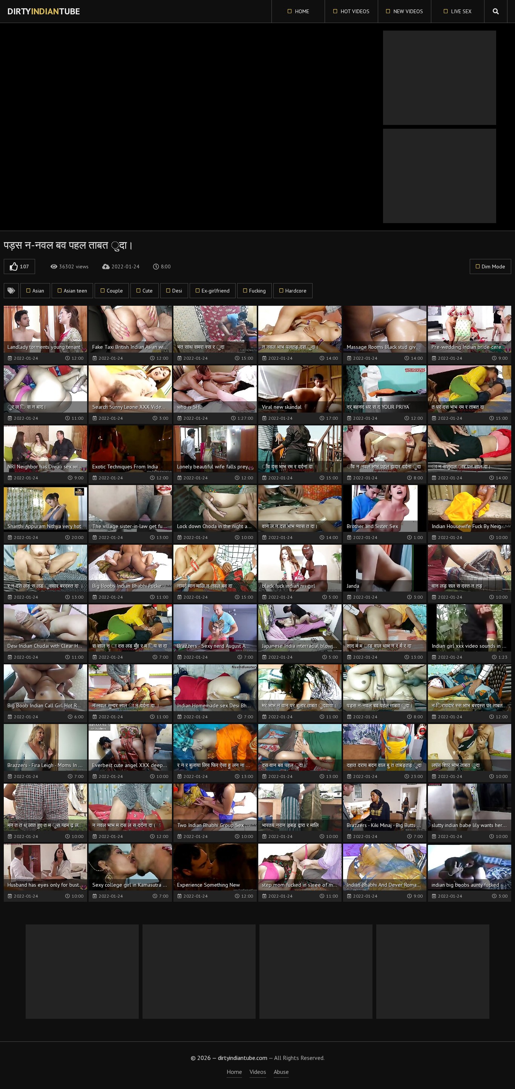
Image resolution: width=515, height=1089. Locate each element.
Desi (177, 290)
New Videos (407, 11)
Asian (38, 290)
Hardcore (296, 290)
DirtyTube (44, 11)
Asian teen (75, 290)
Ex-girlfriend (216, 290)
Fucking (257, 290)
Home (301, 11)
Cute (148, 290)
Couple (115, 290)
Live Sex (461, 11)
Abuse (281, 1071)
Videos (258, 1071)
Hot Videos (354, 11)
